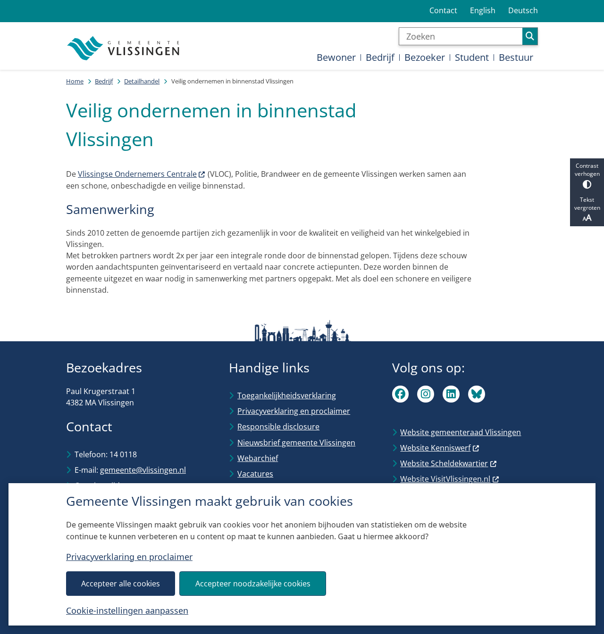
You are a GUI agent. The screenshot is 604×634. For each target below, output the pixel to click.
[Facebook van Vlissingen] (400, 394)
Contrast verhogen (587, 170)
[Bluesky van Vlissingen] (476, 394)
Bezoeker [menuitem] (424, 57)
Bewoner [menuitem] (336, 57)
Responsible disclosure (278, 426)
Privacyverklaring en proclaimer (129, 556)
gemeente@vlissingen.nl (143, 470)
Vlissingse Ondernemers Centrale (137, 174)
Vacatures (255, 474)
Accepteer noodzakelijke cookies (252, 583)
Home (75, 81)
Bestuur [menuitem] (516, 57)
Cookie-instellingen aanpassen (127, 610)
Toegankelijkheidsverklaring (286, 395)
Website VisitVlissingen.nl (445, 479)
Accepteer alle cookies (120, 583)
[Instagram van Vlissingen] (425, 394)
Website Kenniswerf (435, 448)
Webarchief (257, 458)
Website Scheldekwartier (444, 463)
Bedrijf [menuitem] (380, 57)
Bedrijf (104, 81)
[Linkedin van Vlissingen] (451, 394)
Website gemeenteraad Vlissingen (460, 432)
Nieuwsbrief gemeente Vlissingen (296, 442)
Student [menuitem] (472, 57)
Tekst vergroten (587, 204)
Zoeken (529, 36)
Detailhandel (141, 81)
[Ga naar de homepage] (124, 48)
